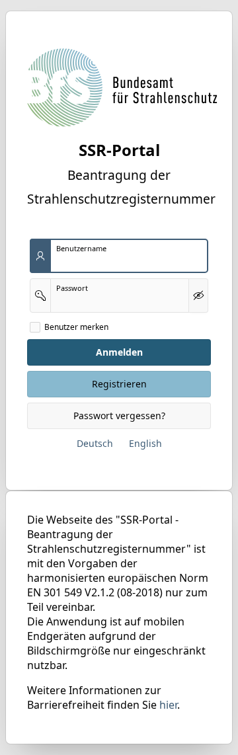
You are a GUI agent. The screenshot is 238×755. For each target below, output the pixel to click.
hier (168, 704)
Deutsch (95, 443)
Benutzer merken (76, 327)
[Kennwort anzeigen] (198, 295)
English (145, 443)
